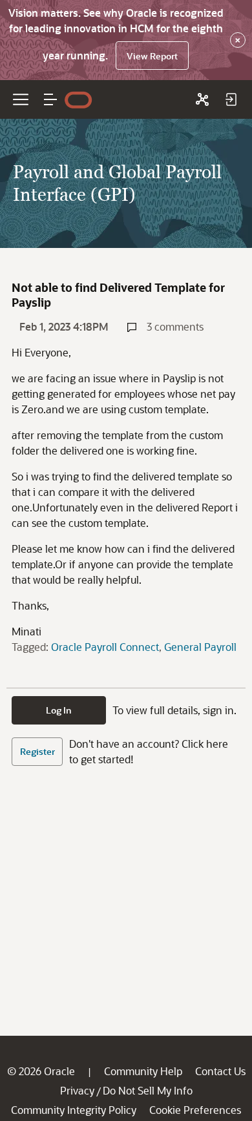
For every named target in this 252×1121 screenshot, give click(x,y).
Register (37, 751)
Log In (59, 710)
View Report (152, 56)
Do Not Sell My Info (148, 1090)
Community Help (143, 1071)
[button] (50, 99)
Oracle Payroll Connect (105, 646)
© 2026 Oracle (41, 1071)
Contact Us (220, 1071)
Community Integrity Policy (73, 1109)
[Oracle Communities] (202, 99)
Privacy (77, 1090)
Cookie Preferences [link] (195, 1109)
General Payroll (200, 646)
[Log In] (230, 99)
